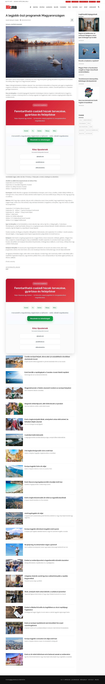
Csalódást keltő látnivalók (34, 435)
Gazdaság (49, 7)
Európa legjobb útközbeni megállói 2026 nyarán (42, 529)
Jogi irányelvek (75, 679)
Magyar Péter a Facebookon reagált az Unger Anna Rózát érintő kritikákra (88, 70)
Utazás (17, 20)
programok (82, 123)
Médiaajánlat (83, 679)
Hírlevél (97, 679)
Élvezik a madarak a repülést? (89, 61)
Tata (80, 120)
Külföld (42, 7)
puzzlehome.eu (40, 162)
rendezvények (87, 120)
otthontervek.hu (40, 167)
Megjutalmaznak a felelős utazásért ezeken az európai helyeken (48, 388)
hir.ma (11, 679)
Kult (80, 7)
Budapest (81, 130)
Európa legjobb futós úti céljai (35, 466)
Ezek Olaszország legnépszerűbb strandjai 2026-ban (43, 482)
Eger (91, 126)
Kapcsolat (91, 679)
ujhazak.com (40, 156)
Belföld (35, 7)
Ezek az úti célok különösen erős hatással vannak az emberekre (47, 654)
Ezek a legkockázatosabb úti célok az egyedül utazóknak (45, 498)
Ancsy (11, 20)
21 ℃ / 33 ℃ (9, 1)
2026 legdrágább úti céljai (34, 513)
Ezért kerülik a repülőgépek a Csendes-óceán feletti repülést (47, 372)
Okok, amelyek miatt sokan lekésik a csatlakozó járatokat (45, 592)
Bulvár (56, 7)
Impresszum (67, 679)
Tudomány (63, 7)
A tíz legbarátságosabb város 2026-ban (39, 451)
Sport (86, 7)
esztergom (89, 133)
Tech (69, 7)
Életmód (75, 7)
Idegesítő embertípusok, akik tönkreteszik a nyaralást (44, 404)
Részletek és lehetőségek (40, 140)
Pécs (89, 123)
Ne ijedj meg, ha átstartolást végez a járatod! (41, 545)
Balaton (81, 133)
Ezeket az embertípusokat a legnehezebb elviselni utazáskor (47, 560)
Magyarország (83, 126)
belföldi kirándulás (92, 130)
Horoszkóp (92, 7)
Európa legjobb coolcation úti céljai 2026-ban (41, 639)
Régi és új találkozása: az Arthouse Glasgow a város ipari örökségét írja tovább (87, 35)
